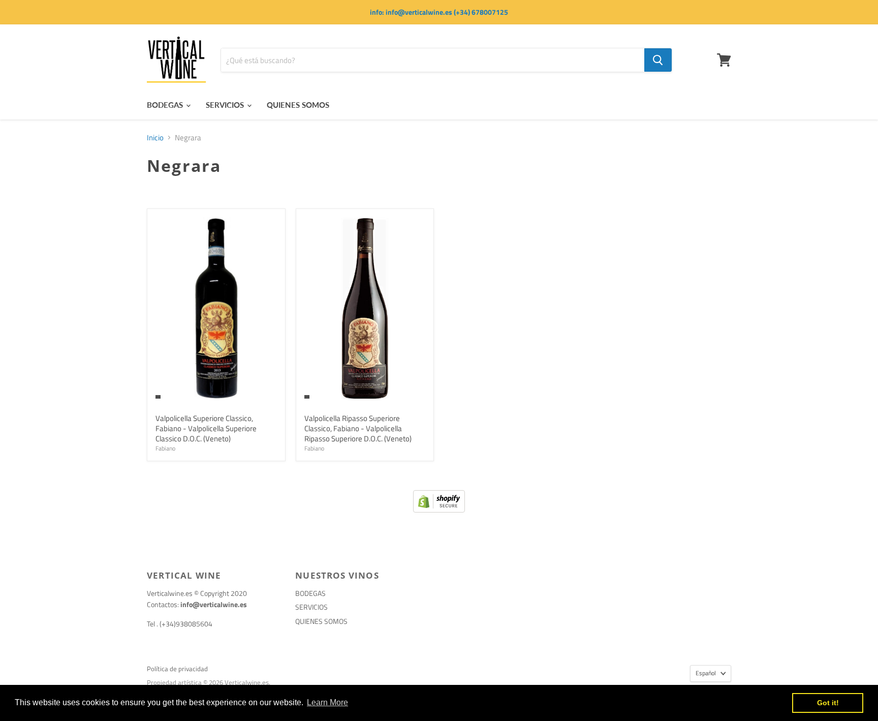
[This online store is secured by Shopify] (439, 510)
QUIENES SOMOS (298, 104)
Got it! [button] (828, 703)
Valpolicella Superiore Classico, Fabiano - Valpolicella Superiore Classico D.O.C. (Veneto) (206, 428)
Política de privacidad (177, 669)
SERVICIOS (226, 104)
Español (706, 673)
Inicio (155, 137)
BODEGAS (166, 104)
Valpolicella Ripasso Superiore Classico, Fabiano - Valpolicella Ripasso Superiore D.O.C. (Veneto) (358, 428)
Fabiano (165, 448)
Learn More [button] (327, 702)
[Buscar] (658, 60)
